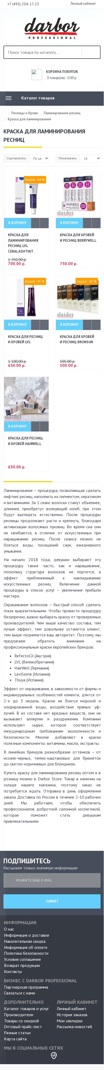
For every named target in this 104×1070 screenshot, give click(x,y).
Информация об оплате (25, 947)
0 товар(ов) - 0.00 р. (62, 74)
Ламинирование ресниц (62, 113)
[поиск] (90, 52)
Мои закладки (69, 1020)
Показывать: (68, 158)
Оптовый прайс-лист (23, 1026)
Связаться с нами (19, 993)
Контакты (13, 971)
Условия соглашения (22, 959)
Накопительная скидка (24, 941)
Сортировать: (17, 158)
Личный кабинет (71, 1008)
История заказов (72, 1014)
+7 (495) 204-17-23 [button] (23, 4)
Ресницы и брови (24, 113)
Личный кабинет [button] (83, 3)
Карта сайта (15, 1038)
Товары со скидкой (21, 1020)
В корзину (17, 223)
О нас (9, 929)
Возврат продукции (22, 965)
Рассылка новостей (74, 1026)
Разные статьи (17, 1032)
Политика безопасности (26, 953)
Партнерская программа (26, 987)
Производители (18, 1014)
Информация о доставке (26, 935)
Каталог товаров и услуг (26, 1008)
